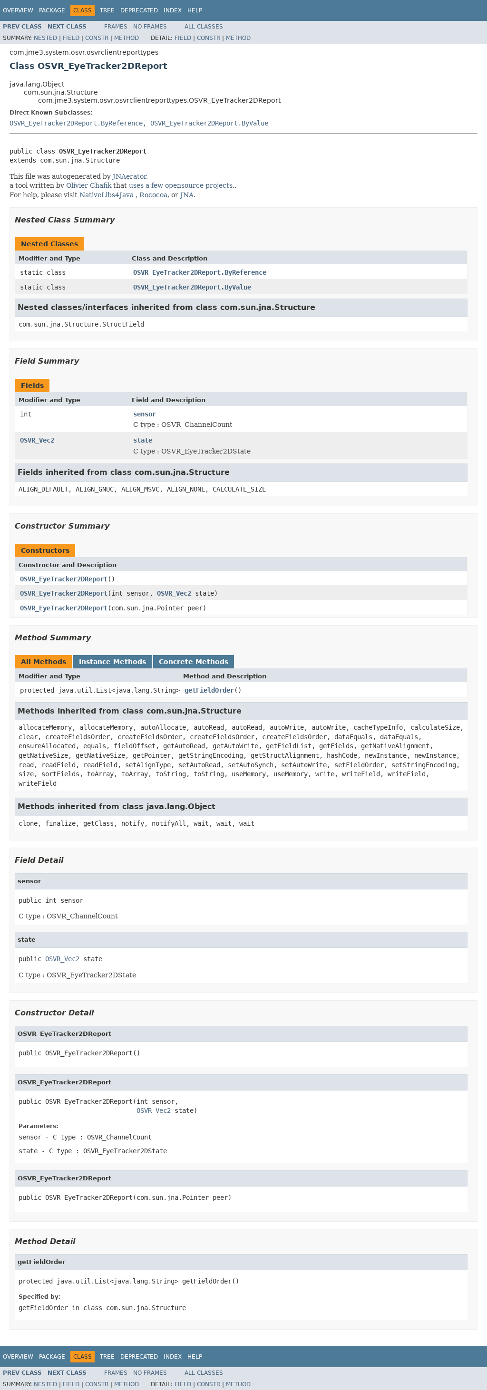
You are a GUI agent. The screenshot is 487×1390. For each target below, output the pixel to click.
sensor (144, 414)
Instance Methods (112, 662)
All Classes (204, 26)
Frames (115, 26)
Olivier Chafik (88, 185)
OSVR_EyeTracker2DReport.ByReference (76, 123)
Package (52, 10)
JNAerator (129, 176)
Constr (96, 38)
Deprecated (139, 10)
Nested (45, 38)
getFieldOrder (209, 690)
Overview (18, 10)
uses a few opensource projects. (181, 185)
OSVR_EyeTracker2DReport (63, 579)
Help (194, 10)
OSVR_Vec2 (37, 440)
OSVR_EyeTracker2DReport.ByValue (209, 123)
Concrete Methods (193, 662)
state (142, 440)
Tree (107, 10)
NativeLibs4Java (106, 195)
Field (71, 38)
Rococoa (153, 195)
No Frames (150, 26)
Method (126, 38)
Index (173, 10)
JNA (187, 195)
